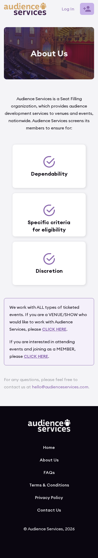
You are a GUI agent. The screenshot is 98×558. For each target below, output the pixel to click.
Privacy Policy (49, 497)
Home (49, 447)
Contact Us (49, 510)
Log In (68, 8)
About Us (49, 459)
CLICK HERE (36, 356)
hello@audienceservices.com (60, 386)
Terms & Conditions (49, 485)
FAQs (49, 472)
